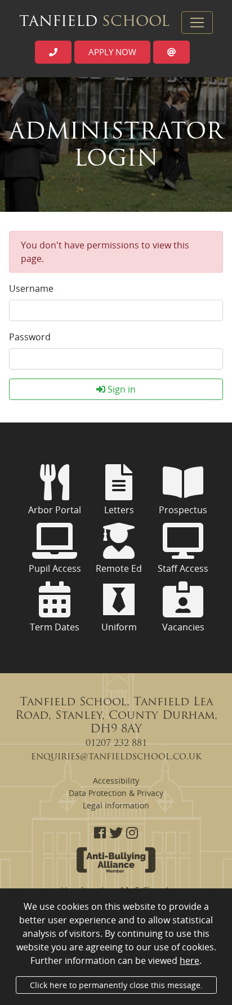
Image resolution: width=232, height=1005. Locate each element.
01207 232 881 (116, 743)
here (189, 960)
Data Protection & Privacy (116, 793)
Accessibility (116, 780)
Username (31, 288)
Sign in (120, 389)
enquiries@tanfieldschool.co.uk (116, 757)
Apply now (112, 51)
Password (30, 337)
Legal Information (116, 805)
